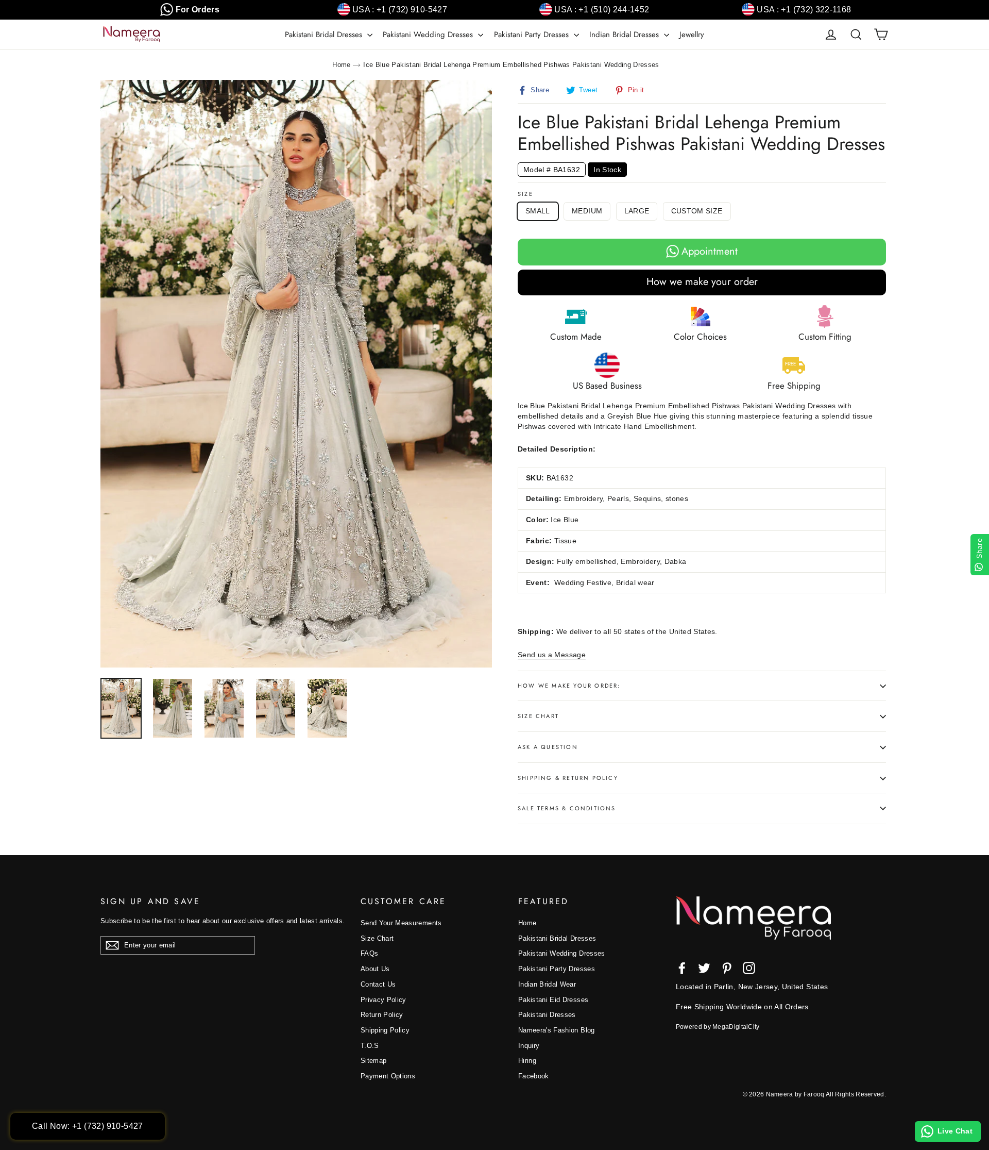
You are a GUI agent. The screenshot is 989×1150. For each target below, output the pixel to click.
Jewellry (691, 34)
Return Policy (382, 1015)
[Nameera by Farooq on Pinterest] (727, 968)
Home (341, 65)
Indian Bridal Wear (547, 984)
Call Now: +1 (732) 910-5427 (87, 1126)
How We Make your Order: (569, 685)
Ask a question (548, 747)
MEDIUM (587, 211)
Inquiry (528, 1045)
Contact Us (378, 984)
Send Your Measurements (401, 923)
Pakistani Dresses (547, 1015)
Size (525, 194)
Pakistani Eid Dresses (553, 1000)
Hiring (527, 1060)
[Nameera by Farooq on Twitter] (704, 968)
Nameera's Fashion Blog (556, 1030)
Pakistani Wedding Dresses (429, 34)
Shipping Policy (385, 1030)
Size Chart (538, 716)
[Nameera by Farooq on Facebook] (682, 968)
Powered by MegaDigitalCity (718, 1026)
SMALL (537, 211)
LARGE (637, 211)
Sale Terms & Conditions (567, 808)
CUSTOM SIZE (697, 211)
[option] (296, 374)
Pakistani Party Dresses (532, 34)
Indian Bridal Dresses (625, 34)
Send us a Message (552, 655)
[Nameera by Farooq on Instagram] (749, 968)
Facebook (533, 1076)
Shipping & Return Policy (568, 778)
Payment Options (388, 1076)
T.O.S (370, 1045)
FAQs (369, 953)
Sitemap (373, 1060)
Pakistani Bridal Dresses (325, 34)
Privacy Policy (383, 1000)
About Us (375, 969)
